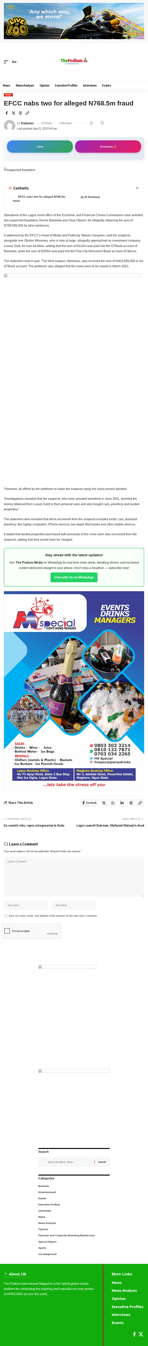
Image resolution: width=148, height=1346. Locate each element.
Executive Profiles (73, 1204)
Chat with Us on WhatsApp (74, 577)
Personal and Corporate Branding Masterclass (73, 1235)
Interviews (73, 1210)
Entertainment (73, 1192)
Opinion (73, 1229)
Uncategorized (73, 1254)
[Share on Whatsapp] (113, 803)
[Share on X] (13, 113)
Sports (73, 1247)
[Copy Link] (27, 113)
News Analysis (73, 1223)
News (8, 95)
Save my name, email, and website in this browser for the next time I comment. (53, 915)
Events (73, 1198)
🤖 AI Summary (90, 196)
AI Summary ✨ (108, 146)
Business (73, 1186)
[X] (141, 1334)
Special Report (73, 1241)
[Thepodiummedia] (74, 62)
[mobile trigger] (7, 61)
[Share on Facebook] (6, 113)
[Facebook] (134, 1334)
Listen (40, 146)
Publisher (27, 123)
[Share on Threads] (20, 113)
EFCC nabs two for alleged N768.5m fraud (39, 198)
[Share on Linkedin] (122, 803)
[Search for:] (69, 1162)
